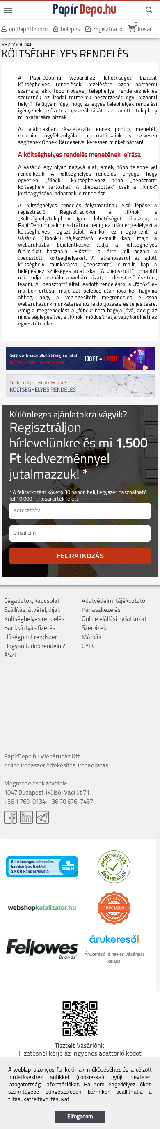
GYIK (88, 647)
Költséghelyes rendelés (34, 619)
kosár (145, 30)
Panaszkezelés (101, 610)
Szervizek (94, 628)
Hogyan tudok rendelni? (34, 647)
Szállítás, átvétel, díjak (32, 610)
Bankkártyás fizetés (29, 628)
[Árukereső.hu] (114, 881)
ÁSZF (11, 656)
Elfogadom (80, 1117)
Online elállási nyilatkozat (114, 619)
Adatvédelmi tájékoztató (113, 601)
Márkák (91, 637)
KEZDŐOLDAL (17, 45)
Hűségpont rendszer (30, 637)
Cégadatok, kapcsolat (31, 601)
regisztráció (108, 30)
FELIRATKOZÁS (80, 555)
